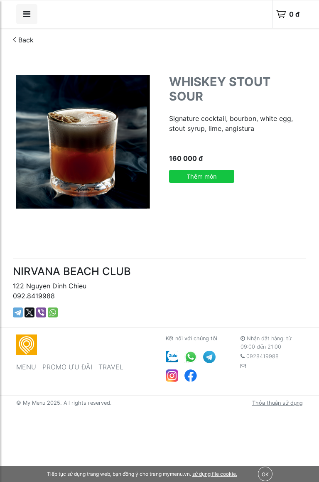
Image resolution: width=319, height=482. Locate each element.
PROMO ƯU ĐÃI (67, 367)
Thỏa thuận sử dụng (277, 403)
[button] (142, 82)
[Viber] (41, 312)
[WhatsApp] (53, 312)
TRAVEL (110, 367)
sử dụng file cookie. (214, 474)
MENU (26, 367)
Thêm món (202, 176)
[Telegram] (18, 312)
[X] (29, 312)
